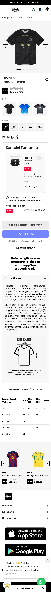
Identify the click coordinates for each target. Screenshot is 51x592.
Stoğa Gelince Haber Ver (25, 224)
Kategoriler (7, 17)
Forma (29, 17)
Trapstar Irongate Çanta (28, 160)
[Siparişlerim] (40, 10)
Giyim (19, 17)
